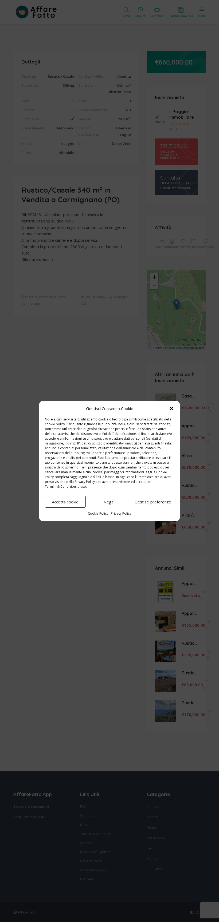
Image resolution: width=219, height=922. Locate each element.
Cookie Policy (98, 513)
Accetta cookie (65, 501)
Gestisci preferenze (153, 501)
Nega (109, 501)
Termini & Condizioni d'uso (65, 486)
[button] (171, 408)
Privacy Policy (85, 481)
